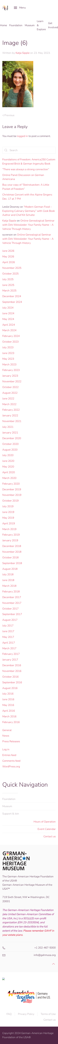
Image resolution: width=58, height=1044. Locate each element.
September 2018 (12, 563)
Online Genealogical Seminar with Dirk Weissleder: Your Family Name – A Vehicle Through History (28, 225)
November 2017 (11, 603)
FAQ (9, 1014)
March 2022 (9, 404)
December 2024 (11, 296)
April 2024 (8, 325)
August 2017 (9, 620)
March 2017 (9, 648)
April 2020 (8, 472)
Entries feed (9, 755)
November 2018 (11, 552)
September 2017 (12, 614)
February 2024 (11, 336)
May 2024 (8, 319)
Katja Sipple (23, 53)
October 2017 (10, 608)
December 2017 (11, 597)
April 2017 (8, 642)
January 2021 (10, 432)
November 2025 (11, 268)
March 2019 (9, 529)
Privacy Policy (26, 1014)
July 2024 (7, 307)
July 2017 (7, 625)
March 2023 (9, 364)
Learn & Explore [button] (41, 25)
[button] (20, 7)
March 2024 (9, 330)
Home (3, 25)
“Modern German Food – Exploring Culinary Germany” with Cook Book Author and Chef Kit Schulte (28, 211)
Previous (9, 115)
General (7, 730)
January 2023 (10, 376)
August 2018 (9, 569)
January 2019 (10, 540)
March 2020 (9, 478)
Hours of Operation (45, 821)
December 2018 (11, 546)
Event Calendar (47, 829)
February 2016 (11, 722)
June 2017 (8, 631)
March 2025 (9, 290)
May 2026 (8, 256)
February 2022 (11, 410)
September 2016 (12, 682)
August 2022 (9, 393)
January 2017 (10, 659)
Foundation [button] (15, 25)
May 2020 (8, 466)
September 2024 (12, 302)
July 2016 (7, 693)
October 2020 (10, 444)
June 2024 (8, 313)
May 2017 (8, 637)
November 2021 (11, 421)
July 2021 (7, 427)
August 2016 (9, 688)
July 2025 (7, 279)
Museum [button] (29, 25)
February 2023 (11, 370)
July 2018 (7, 574)
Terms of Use (48, 1014)
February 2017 (11, 654)
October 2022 (10, 387)
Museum (7, 806)
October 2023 (10, 341)
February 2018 (11, 591)
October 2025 (10, 273)
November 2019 (11, 495)
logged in (22, 136)
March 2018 (9, 586)
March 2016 (9, 716)
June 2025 (8, 285)
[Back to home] (6, 7)
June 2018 (8, 580)
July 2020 (7, 455)
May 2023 (8, 359)
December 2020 (11, 438)
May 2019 (8, 518)
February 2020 (11, 483)
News (5, 735)
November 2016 (11, 671)
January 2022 (10, 415)
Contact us (49, 836)
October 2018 (10, 557)
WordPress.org (11, 766)
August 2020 (9, 449)
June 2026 (8, 251)
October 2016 (10, 676)
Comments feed (11, 761)
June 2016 (8, 699)
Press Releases (11, 741)
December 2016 (11, 665)
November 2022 (11, 381)
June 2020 (8, 461)
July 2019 (7, 506)
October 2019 (10, 500)
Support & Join (10, 813)
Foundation (8, 799)
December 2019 (11, 489)
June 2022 (8, 398)
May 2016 (8, 705)
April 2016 (8, 711)
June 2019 (8, 512)
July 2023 (7, 347)
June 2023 (8, 353)
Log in (5, 749)
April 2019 (8, 523)
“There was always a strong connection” (25, 169)
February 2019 (11, 534)
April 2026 (8, 262)
